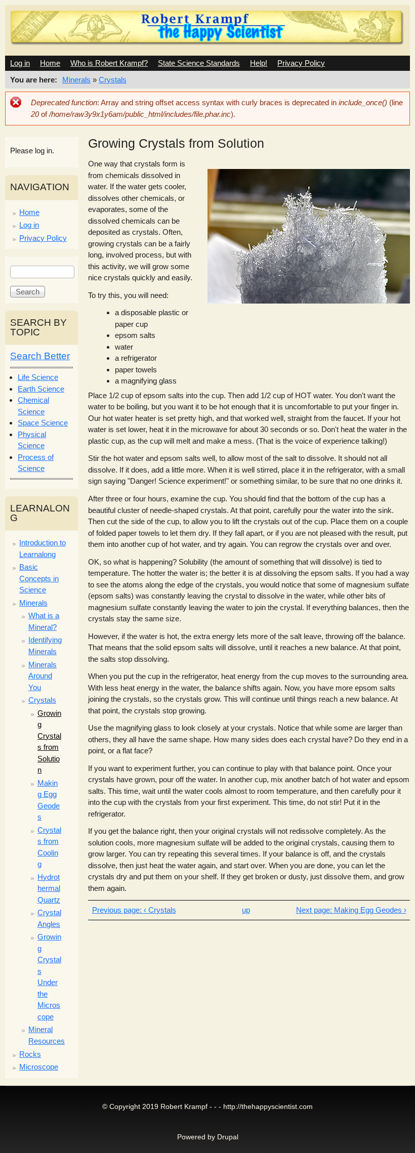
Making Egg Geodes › (370, 910)
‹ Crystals (160, 910)
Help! (258, 63)
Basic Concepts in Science (39, 578)
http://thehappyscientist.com (268, 1107)
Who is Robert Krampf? (109, 63)
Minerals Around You (42, 676)
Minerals (76, 79)
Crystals (113, 79)
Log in (20, 63)
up (246, 910)
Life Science (38, 377)
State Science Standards (199, 63)
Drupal (227, 1137)
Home (50, 63)
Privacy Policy (301, 63)
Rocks (30, 1054)
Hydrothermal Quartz (48, 888)
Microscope (38, 1066)
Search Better (40, 356)
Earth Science (41, 389)
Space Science (43, 422)
